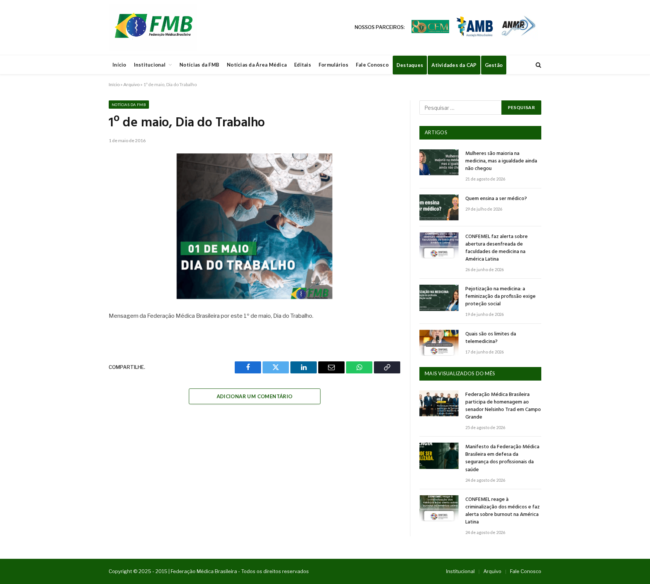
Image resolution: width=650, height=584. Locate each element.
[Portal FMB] (153, 27)
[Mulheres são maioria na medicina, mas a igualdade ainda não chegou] (439, 162)
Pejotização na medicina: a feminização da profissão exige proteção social (500, 296)
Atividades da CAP (453, 65)
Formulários (333, 65)
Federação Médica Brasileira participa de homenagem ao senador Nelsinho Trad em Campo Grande (503, 406)
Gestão (494, 65)
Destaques (409, 65)
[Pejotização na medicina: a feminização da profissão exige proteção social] (439, 298)
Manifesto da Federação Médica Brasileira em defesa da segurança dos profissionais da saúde (502, 458)
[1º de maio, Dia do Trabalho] (254, 226)
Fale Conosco (372, 65)
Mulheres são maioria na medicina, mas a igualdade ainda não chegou (501, 161)
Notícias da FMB (199, 65)
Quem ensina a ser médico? (496, 199)
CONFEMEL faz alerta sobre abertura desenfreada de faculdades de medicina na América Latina (496, 248)
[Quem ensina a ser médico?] (439, 207)
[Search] (537, 64)
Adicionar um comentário (255, 396)
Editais (302, 65)
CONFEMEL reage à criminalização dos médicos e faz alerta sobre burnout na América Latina (502, 511)
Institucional (150, 65)
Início (119, 65)
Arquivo (131, 84)
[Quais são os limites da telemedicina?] (439, 343)
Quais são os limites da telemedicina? (490, 338)
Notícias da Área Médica (257, 65)
